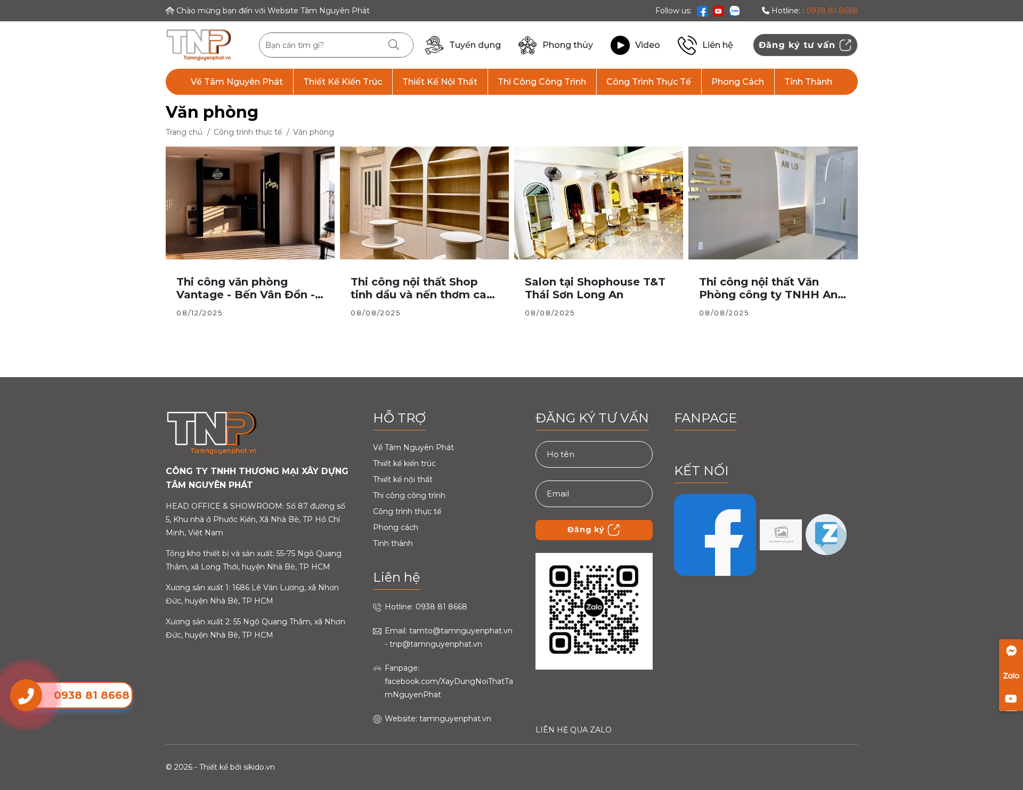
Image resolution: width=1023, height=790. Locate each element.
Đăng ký (587, 529)
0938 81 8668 (832, 10)
